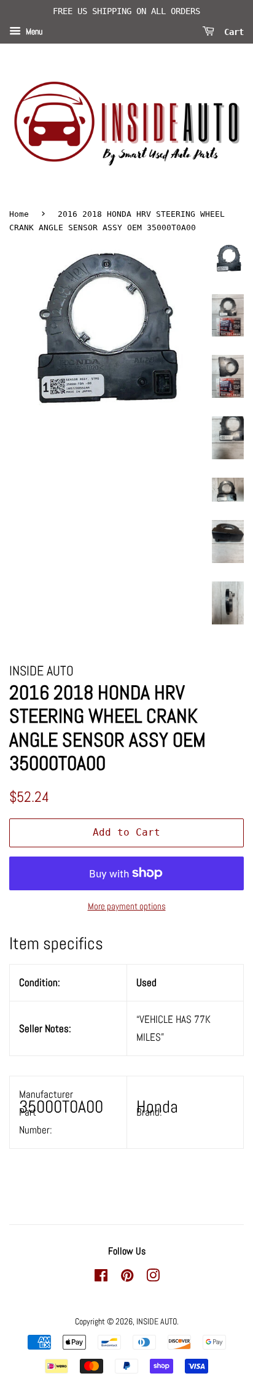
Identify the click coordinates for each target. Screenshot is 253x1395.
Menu (33, 31)
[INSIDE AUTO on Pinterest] (127, 1277)
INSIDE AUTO (156, 1321)
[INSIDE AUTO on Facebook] (101, 1277)
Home (19, 214)
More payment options (127, 906)
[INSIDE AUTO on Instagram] (153, 1277)
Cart (231, 31)
